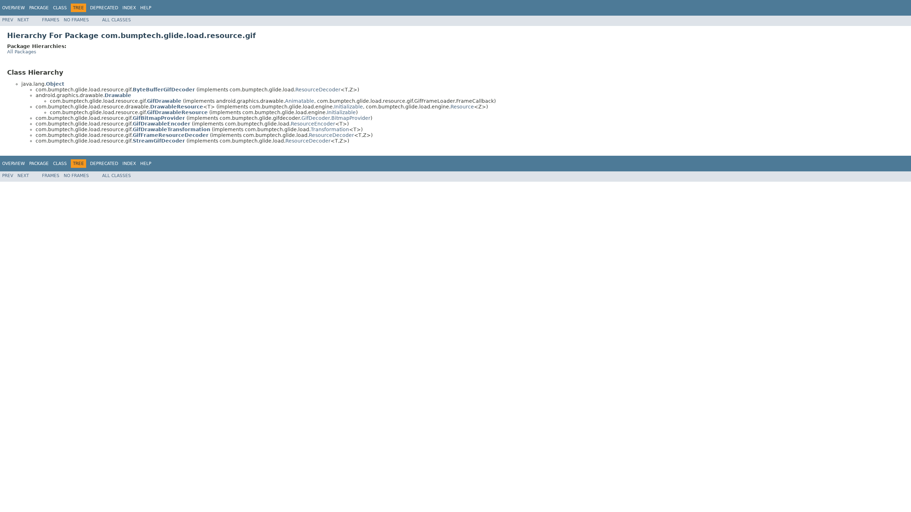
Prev (7, 19)
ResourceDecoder (318, 89)
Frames (50, 19)
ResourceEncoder (313, 124)
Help (145, 7)
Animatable (299, 101)
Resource (462, 107)
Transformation (330, 129)
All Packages (21, 51)
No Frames (76, 19)
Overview (13, 7)
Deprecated (104, 7)
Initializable (348, 107)
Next (23, 19)
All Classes (116, 19)
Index (129, 7)
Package (39, 7)
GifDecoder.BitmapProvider (335, 118)
